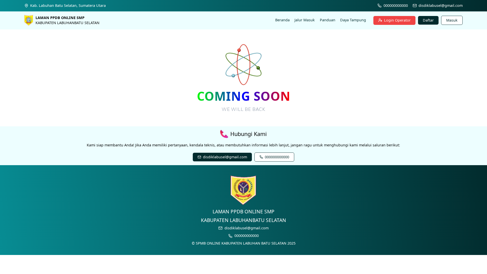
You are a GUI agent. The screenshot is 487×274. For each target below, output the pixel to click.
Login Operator (397, 20)
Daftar (428, 20)
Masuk (452, 20)
